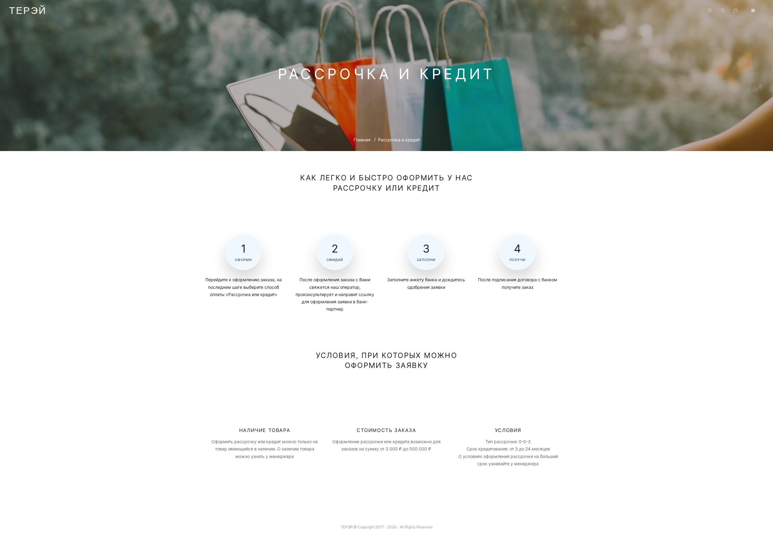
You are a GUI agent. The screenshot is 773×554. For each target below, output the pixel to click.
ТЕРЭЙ (28, 10)
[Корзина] (735, 10)
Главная (362, 139)
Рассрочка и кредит (399, 139)
